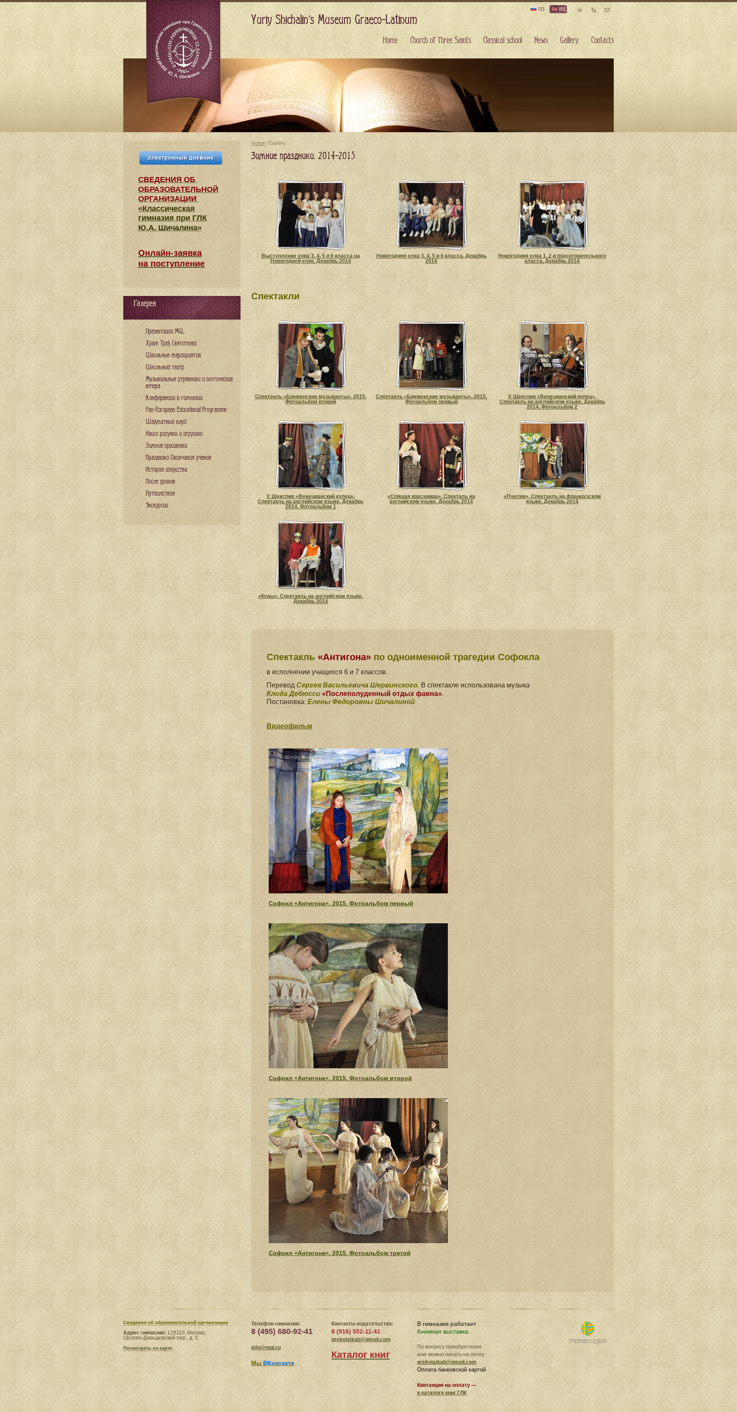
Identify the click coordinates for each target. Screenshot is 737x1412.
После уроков (160, 481)
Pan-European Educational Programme (186, 410)
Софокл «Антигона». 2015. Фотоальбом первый (341, 903)
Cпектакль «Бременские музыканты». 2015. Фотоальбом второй (310, 399)
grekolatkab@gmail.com (361, 1339)
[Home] (184, 53)
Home (258, 143)
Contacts (602, 40)
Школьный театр (165, 367)
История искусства (166, 469)
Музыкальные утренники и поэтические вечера (189, 383)
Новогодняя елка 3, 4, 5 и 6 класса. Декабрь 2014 (431, 258)
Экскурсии (157, 505)
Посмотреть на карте (147, 1348)
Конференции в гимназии (174, 398)
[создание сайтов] (587, 1333)
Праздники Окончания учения (178, 457)
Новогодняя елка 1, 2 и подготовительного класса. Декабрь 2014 (552, 258)
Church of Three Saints (440, 40)
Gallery (569, 40)
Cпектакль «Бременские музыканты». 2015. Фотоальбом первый (431, 399)
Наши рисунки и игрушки (174, 434)
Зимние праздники (166, 445)
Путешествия (160, 493)
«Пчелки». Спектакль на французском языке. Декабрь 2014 (552, 498)
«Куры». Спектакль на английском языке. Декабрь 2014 (310, 598)
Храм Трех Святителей (171, 343)
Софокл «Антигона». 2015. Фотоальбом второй (340, 1078)
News (541, 40)
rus (540, 9)
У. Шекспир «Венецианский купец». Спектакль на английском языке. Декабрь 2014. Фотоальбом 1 (310, 501)
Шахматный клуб (166, 422)
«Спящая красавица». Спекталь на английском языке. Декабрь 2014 (431, 498)
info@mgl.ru (266, 1348)
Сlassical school (502, 40)
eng (561, 9)
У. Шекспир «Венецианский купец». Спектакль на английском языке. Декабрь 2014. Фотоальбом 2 (552, 402)
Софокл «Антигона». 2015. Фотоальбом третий (340, 1253)
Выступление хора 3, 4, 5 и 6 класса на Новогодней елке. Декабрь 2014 (310, 258)
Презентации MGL (165, 331)
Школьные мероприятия (173, 355)
